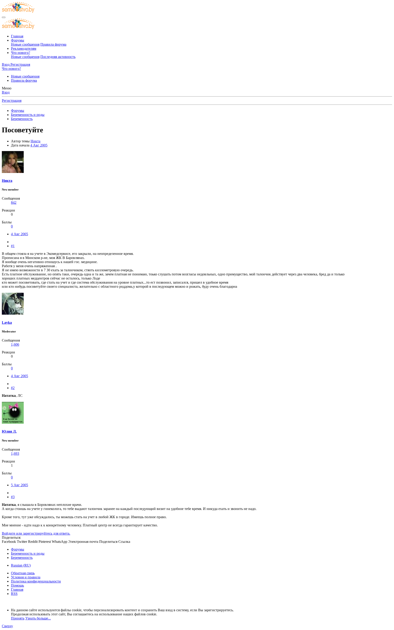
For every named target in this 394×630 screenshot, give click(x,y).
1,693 (15, 453)
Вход (6, 92)
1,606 (15, 344)
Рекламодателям (23, 48)
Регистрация (11, 100)
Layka (7, 322)
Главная (17, 36)
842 (13, 202)
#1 (13, 246)
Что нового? (20, 53)
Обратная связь (23, 573)
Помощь (17, 585)
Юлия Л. (9, 431)
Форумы (17, 40)
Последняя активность (57, 57)
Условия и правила (25, 577)
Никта (35, 141)
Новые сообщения (25, 44)
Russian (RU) (21, 565)
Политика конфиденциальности (36, 581)
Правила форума (53, 44)
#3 (13, 497)
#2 (13, 388)
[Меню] (3, 17)
